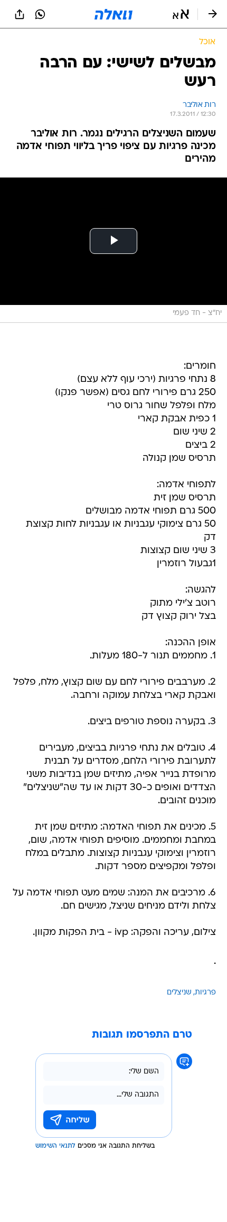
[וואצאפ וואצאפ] (40, 14)
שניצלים (179, 992)
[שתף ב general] (19, 14)
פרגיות (205, 992)
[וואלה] (113, 14)
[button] (181, 14)
